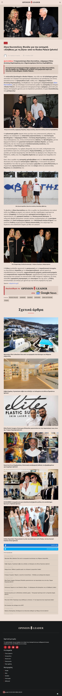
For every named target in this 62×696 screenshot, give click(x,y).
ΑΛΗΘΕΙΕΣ (22, 297)
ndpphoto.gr (13, 283)
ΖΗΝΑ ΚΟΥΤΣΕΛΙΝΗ (47, 297)
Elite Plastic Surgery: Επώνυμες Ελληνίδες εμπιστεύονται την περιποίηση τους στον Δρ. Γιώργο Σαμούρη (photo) (31, 429)
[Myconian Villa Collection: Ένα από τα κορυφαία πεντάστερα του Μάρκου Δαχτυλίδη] (31, 334)
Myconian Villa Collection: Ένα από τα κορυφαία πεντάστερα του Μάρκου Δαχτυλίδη (27, 355)
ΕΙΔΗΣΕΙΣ (30, 297)
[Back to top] (57, 691)
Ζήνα (55, 83)
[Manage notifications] (4, 692)
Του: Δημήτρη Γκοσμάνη (14, 55)
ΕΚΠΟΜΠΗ (37, 297)
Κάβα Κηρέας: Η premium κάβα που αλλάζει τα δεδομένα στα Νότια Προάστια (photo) (29, 392)
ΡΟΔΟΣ (6, 300)
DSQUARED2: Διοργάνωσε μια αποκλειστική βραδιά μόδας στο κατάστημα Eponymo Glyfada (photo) (28, 503)
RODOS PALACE (13, 297)
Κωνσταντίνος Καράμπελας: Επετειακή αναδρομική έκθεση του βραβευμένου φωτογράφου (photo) (29, 466)
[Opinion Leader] (31, 2)
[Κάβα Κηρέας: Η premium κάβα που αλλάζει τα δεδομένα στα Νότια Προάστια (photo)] (31, 374)
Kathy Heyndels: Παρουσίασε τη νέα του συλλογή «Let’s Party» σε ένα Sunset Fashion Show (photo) (29, 539)
